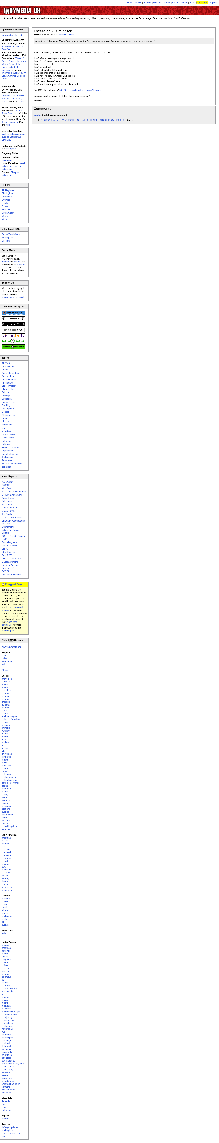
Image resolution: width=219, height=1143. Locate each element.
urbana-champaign (11, 1084)
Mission (157, 2)
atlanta (5, 953)
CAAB (21, 101)
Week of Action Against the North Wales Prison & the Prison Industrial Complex (14, 64)
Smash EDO (8, 568)
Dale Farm (7, 501)
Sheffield (6, 209)
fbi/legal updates (10, 1127)
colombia (6, 858)
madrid (5, 759)
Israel (4, 1107)
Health (5, 418)
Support (213, 2)
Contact (184, 2)
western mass (9, 1089)
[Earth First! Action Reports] (13, 348)
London (71, 34)
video (4, 664)
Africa (5, 670)
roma (4, 797)
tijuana (5, 881)
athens (5, 684)
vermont (6, 1086)
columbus (6, 977)
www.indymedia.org (11, 647)
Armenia (6, 1101)
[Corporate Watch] (13, 325)
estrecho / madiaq (11, 719)
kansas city (7, 991)
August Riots (8, 498)
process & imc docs (12, 1133)
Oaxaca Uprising (10, 562)
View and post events (12, 35)
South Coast (8, 213)
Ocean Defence (9, 434)
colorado (6, 974)
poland (5, 791)
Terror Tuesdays (10, 122)
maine (5, 1000)
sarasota (6, 1072)
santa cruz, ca (9, 1069)
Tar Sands (7, 514)
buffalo (5, 965)
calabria (5, 707)
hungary (6, 731)
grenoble (6, 728)
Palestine (6, 441)
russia (5, 803)
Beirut (5, 1104)
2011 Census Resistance (14, 491)
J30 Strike (7, 504)
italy (4, 739)
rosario (5, 875)
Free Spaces (8, 408)
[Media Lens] (13, 331)
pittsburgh (6, 1040)
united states (8, 1081)
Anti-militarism (9, 379)
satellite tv (7, 661)
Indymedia (7, 424)
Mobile (138, 2)
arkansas (6, 948)
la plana (5, 742)
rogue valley (8, 1052)
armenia (6, 681)
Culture (5, 392)
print (4, 655)
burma (5, 904)
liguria (5, 748)
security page (8, 630)
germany (6, 725)
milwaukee (7, 1008)
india (4, 933)
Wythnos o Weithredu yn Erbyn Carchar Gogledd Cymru (14, 76)
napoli (5, 771)
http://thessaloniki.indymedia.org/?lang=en (80, 90)
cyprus (5, 713)
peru (4, 866)
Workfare (6, 488)
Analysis (6, 369)
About (175, 2)
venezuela (7, 890)
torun (4, 817)
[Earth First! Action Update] (13, 342)
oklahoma (6, 1034)
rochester (6, 1049)
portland (6, 1043)
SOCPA (5, 571)
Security (203, 2)
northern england (10, 777)
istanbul (5, 736)
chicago (5, 968)
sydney (5, 925)
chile (4, 846)
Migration (6, 431)
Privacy (166, 2)
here (8, 125)
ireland (5, 733)
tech (4, 1136)
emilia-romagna (9, 716)
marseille (6, 765)
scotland (6, 809)
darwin (5, 907)
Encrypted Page (13, 584)
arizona (5, 945)
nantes (5, 768)
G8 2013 (6, 485)
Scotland (6, 241)
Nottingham (7, 237)
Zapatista (6, 467)
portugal (6, 794)
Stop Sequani (8, 552)
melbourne (7, 916)
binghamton (7, 959)
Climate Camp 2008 (11, 558)
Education (7, 399)
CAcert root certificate (9, 623)
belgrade (6, 699)
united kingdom (9, 826)
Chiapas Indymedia (10, 174)
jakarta (5, 910)
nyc (3, 1032)
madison (6, 997)
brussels (6, 702)
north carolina (8, 1026)
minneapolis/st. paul (12, 1011)
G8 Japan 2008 (9, 545)
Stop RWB (7, 555)
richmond (6, 1046)
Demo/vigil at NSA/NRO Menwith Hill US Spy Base (13, 98)
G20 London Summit (12, 517)
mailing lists (8, 1130)
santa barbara (8, 1066)
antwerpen (7, 678)
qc (3, 922)
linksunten (7, 754)
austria (5, 687)
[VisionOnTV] (13, 337)
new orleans (8, 1023)
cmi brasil (6, 852)
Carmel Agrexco (9, 542)
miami (5, 1003)
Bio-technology (9, 386)
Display (38, 115)
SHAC (5, 549)
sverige (5, 812)
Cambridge (61, 34)
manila (5, 913)
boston (5, 962)
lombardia (6, 757)
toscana (6, 820)
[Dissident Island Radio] (13, 320)
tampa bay (7, 1078)
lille (3, 751)
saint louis (7, 1055)
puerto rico (7, 869)
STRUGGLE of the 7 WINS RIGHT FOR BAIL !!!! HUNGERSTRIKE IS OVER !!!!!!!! (82, 120)
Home (130, 2)
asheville (6, 951)
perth (4, 919)
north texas (7, 1029)
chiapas (5, 843)
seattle (5, 1075)
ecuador (6, 861)
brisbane (6, 901)
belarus (5, 693)
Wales (5, 216)
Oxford (5, 206)
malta (4, 762)
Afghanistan (8, 366)
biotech (5, 1118)
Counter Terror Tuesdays (12, 112)
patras (5, 785)
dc (3, 979)
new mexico (8, 1020)
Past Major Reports (11, 574)
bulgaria (5, 705)
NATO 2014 (7, 482)
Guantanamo (8, 527)
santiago (6, 878)
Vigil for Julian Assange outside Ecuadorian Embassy (13, 137)
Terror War (7, 460)
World (4, 219)
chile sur (6, 849)
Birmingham (8, 193)
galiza (5, 722)
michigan (6, 1005)
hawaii (5, 982)
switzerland (7, 814)
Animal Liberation (10, 373)
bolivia (5, 840)
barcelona (6, 690)
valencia (6, 829)
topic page (11, 148)
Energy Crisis (8, 402)
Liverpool (6, 200)
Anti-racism (7, 382)
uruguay (6, 884)
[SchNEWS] (13, 314)
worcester (6, 1092)
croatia (5, 710)
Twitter (17, 261)
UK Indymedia (32, 9)
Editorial (147, 2)
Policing (6, 444)
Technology (7, 457)
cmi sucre (6, 855)
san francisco (8, 1060)
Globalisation (8, 415)
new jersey (7, 1017)
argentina (6, 838)
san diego (6, 1058)
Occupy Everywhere (12, 495)
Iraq (3, 428)
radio (4, 658)
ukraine (5, 823)
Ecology (6, 395)
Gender (5, 412)
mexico (5, 864)
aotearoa (6, 898)
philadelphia (7, 1037)
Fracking (6, 405)
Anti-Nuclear (8, 376)
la (2, 994)
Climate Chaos (9, 389)
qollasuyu (6, 872)
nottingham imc (9, 780)
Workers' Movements (12, 463)
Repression (7, 450)
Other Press (8, 437)
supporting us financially (13, 297)
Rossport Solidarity (11, 565)
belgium (5, 696)
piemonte (6, 788)
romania (6, 800)
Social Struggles (10, 454)
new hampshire (9, 1014)
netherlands (7, 774)
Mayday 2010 (8, 511)
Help (191, 2)
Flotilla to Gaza (9, 507)
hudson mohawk (10, 988)
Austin (5, 956)
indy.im (5, 261)
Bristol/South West (11, 234)
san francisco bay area (13, 1063)
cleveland (6, 971)
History (5, 421)
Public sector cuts (11, 447)
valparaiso (7, 887)
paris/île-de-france (11, 783)
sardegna (6, 806)
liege (4, 745)
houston (6, 985)
